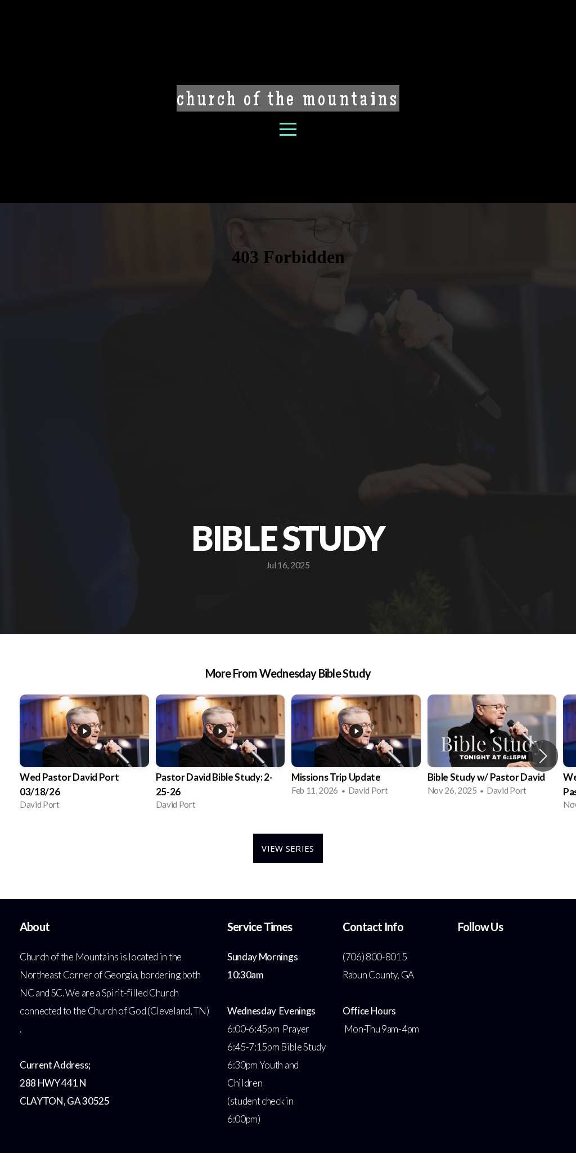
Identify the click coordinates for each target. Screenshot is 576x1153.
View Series (288, 848)
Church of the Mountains (288, 101)
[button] (543, 756)
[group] (84, 756)
